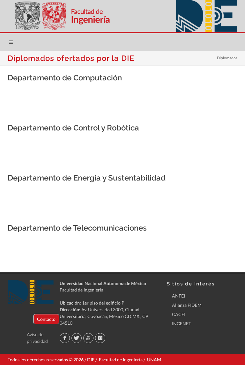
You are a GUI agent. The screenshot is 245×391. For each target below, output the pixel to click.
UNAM (154, 359)
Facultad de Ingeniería (81, 289)
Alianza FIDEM (187, 305)
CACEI (178, 314)
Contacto (46, 319)
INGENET (181, 323)
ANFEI (178, 296)
